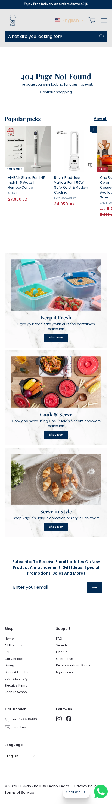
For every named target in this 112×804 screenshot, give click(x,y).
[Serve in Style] (56, 479)
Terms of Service (19, 792)
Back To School (16, 692)
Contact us (64, 659)
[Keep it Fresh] (56, 285)
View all (100, 118)
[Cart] (92, 20)
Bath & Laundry (16, 678)
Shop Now (56, 337)
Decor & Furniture (17, 672)
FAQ (59, 638)
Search (61, 645)
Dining (9, 665)
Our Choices (14, 659)
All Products (14, 645)
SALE (8, 652)
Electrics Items (16, 685)
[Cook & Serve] (56, 382)
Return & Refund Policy (73, 665)
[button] (70, 20)
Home (9, 638)
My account (65, 672)
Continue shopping (56, 92)
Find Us (61, 652)
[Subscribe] (94, 587)
